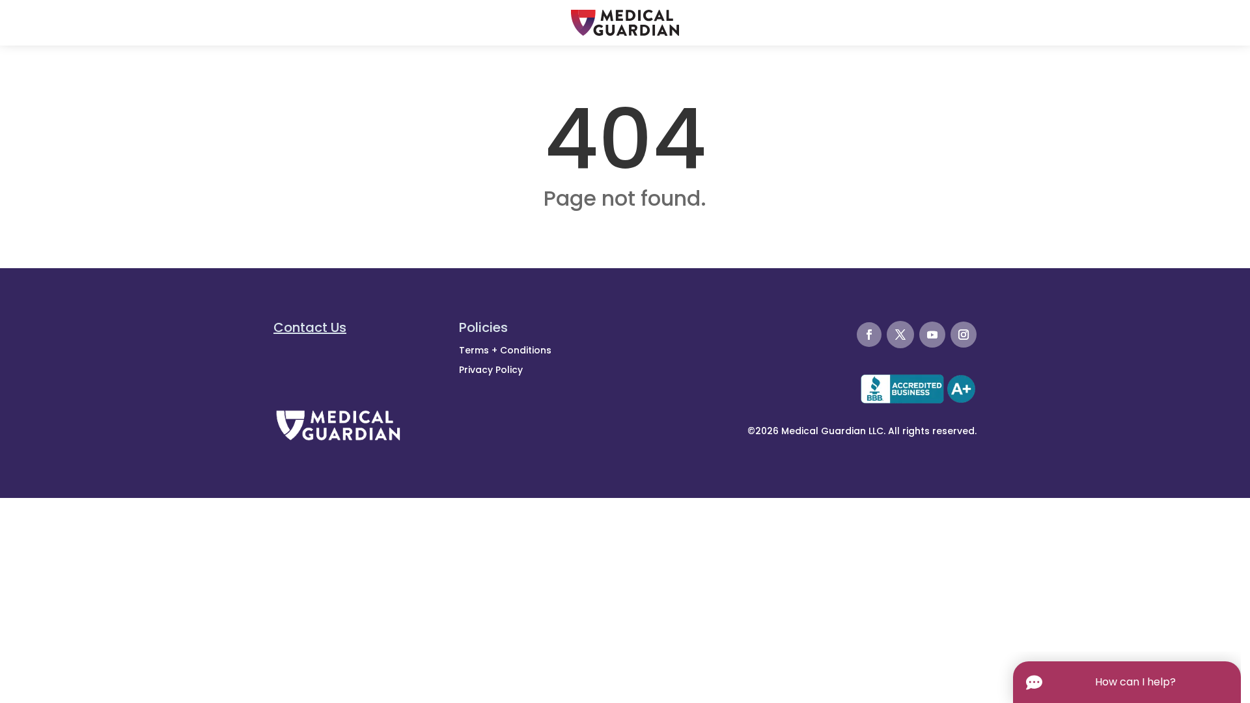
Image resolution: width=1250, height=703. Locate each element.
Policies (483, 327)
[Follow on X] (900, 334)
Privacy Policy (491, 369)
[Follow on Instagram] (964, 335)
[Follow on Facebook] (869, 334)
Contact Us (309, 327)
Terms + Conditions (505, 350)
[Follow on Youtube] (932, 335)
